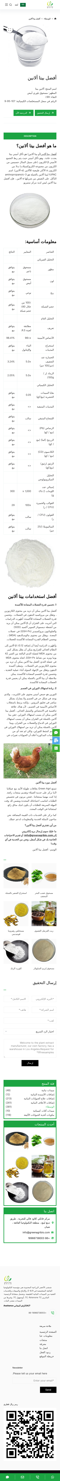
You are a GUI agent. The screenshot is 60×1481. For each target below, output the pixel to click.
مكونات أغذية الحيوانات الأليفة (39, 1114)
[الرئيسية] (55, 18)
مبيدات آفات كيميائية (43, 1110)
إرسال (30, 1062)
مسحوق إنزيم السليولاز (44, 968)
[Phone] (37, 1477)
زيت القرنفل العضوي (43, 931)
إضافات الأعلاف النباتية (42, 1102)
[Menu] (6, 4)
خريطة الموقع (47, 1356)
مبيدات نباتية (48, 1090)
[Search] (10, 5)
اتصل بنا (44, 1348)
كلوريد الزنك (16, 968)
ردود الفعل (45, 1352)
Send (48, 1389)
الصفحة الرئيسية (48, 1331)
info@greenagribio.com (38, 835)
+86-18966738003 (37, 1312)
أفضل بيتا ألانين (48, 154)
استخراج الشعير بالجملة (16, 893)
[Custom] (52, 1477)
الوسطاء (50, 1106)
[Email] (22, 1477)
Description (30, 136)
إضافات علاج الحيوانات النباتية (39, 1098)
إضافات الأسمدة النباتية (42, 1094)
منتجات (43, 1340)
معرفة (43, 1344)
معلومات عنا (46, 1335)
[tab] (30, 136)
